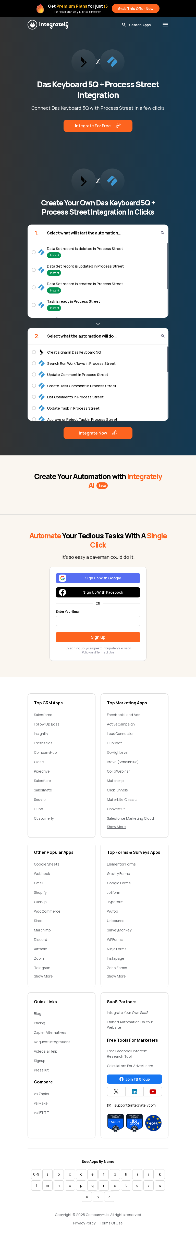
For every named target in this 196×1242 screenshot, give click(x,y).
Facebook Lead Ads (123, 714)
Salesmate (43, 790)
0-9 (36, 1174)
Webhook (42, 873)
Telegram (42, 967)
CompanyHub (45, 752)
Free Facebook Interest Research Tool (127, 1054)
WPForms (115, 939)
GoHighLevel (117, 752)
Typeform (115, 901)
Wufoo (112, 911)
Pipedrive (42, 771)
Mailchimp (115, 780)
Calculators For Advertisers (130, 1065)
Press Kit (41, 1070)
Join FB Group (138, 1079)
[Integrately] (48, 25)
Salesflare (42, 780)
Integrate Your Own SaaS (127, 1012)
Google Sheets (46, 864)
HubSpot (114, 743)
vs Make (41, 1103)
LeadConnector (120, 733)
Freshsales (43, 743)
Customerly (44, 818)
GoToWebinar (118, 771)
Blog (37, 1013)
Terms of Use (105, 652)
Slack (38, 920)
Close (39, 761)
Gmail (38, 883)
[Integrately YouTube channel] (153, 1091)
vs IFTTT (41, 1112)
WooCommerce (47, 911)
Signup (39, 1060)
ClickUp (40, 901)
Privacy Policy (84, 1223)
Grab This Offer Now (135, 8)
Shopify (40, 892)
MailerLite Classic (122, 799)
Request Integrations (52, 1041)
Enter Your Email (68, 612)
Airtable (40, 948)
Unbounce (116, 920)
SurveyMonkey (119, 930)
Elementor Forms (121, 864)
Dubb (38, 808)
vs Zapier (42, 1093)
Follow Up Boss (46, 724)
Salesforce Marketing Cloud (130, 818)
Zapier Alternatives (50, 1032)
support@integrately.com (135, 1105)
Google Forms (119, 883)
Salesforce (43, 714)
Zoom (39, 958)
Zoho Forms (117, 967)
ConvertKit (116, 808)
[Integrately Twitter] (116, 1091)
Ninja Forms (117, 948)
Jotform (113, 892)
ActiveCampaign (121, 724)
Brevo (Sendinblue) (123, 761)
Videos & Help (45, 1051)
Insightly (41, 733)
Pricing (39, 1023)
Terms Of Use (111, 1223)
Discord (40, 939)
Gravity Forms (118, 873)
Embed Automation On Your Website (130, 1025)
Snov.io (40, 799)
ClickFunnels (117, 790)
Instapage (115, 958)
